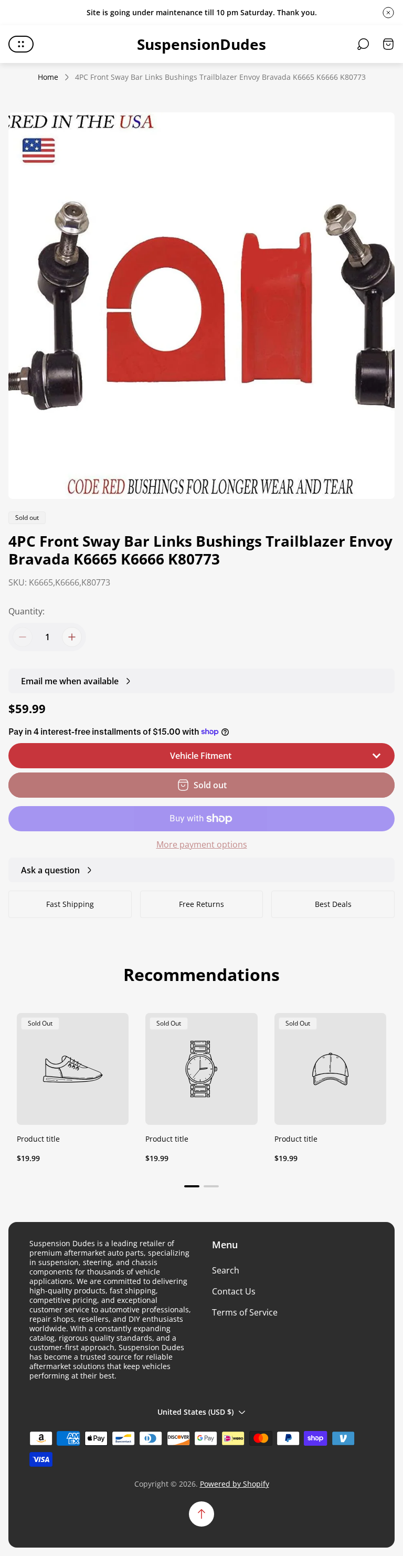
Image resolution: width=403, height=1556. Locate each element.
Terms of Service (245, 1312)
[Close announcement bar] (388, 12)
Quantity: (26, 611)
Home (48, 77)
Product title (38, 1139)
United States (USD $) (195, 1412)
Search (225, 1270)
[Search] (363, 44)
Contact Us (234, 1291)
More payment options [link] (201, 844)
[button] (191, 1186)
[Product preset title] (73, 1069)
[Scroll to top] (201, 1514)
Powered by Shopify (234, 1484)
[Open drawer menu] (21, 44)
